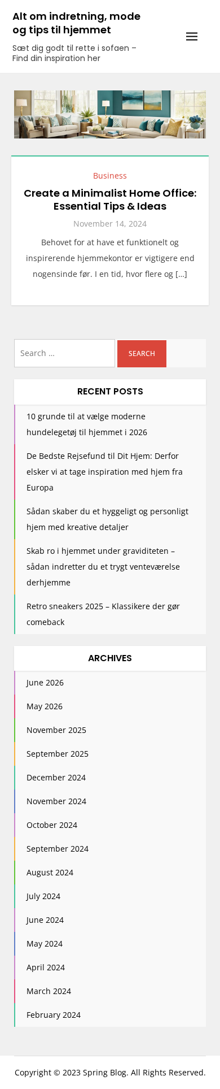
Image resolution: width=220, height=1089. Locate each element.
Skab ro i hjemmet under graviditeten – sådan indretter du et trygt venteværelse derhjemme (103, 566)
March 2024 (49, 991)
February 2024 (54, 1014)
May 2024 (45, 943)
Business (110, 175)
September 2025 (58, 753)
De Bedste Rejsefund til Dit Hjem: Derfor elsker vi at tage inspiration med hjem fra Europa (105, 471)
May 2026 (45, 706)
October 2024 (52, 824)
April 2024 (46, 967)
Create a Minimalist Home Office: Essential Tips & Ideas (110, 199)
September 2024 (58, 848)
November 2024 (56, 801)
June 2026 (45, 682)
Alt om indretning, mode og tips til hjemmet (76, 23)
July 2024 (43, 896)
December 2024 (56, 777)
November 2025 (56, 729)
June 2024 (45, 919)
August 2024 (50, 872)
